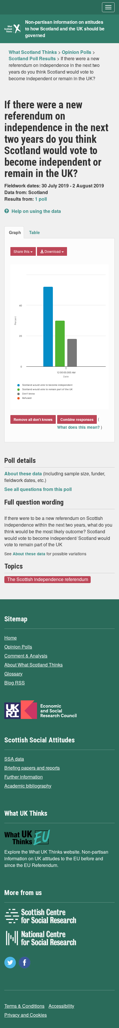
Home (10, 637)
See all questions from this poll (38, 489)
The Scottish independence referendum (47, 579)
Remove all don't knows (33, 419)
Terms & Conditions (24, 1006)
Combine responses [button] (77, 419)
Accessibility (61, 1006)
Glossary (13, 673)
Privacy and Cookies (25, 1014)
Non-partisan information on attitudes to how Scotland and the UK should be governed (65, 29)
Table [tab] (34, 232)
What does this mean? (79, 427)
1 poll (41, 199)
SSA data (14, 758)
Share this (22, 251)
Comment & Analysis (25, 655)
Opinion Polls (18, 646)
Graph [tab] (15, 232)
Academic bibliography (27, 785)
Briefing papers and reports (32, 767)
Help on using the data (35, 211)
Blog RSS (14, 682)
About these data (23, 473)
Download (53, 251)
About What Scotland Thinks (33, 664)
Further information (23, 776)
